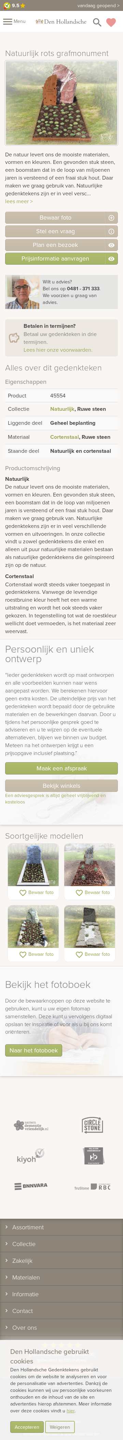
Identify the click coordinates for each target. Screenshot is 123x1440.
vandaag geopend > (99, 5)
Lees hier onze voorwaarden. (58, 349)
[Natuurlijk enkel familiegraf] (89, 927)
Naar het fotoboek (34, 1050)
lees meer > (19, 201)
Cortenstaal (64, 437)
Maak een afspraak (62, 768)
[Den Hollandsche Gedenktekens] (60, 21)
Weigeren (60, 1427)
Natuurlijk (62, 409)
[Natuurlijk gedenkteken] (89, 865)
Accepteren (27, 1427)
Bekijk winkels (61, 785)
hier (70, 1410)
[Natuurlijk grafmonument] (33, 865)
